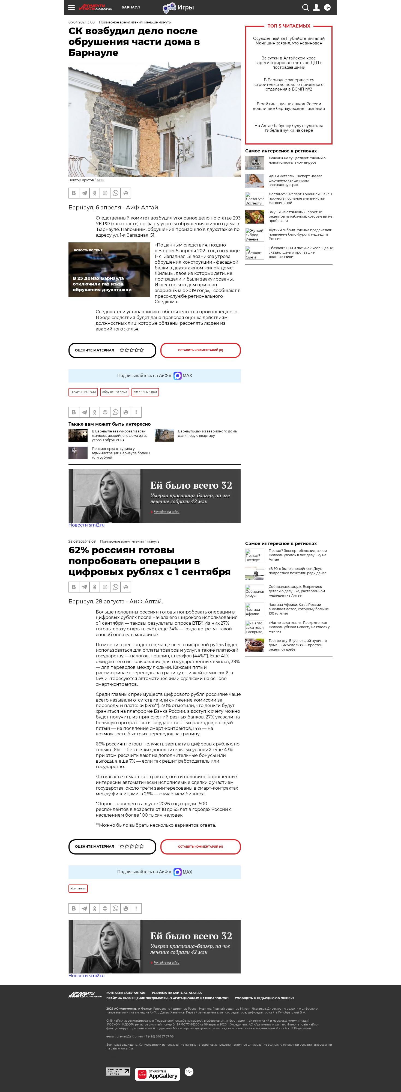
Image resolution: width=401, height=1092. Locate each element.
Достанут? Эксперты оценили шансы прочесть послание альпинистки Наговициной (300, 198)
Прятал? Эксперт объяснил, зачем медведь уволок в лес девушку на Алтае (298, 555)
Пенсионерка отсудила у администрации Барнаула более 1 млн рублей (121, 453)
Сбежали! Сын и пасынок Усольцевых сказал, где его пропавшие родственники (301, 252)
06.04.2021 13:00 (81, 22)
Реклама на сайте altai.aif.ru (177, 993)
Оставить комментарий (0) (200, 350)
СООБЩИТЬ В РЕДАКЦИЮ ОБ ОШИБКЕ (264, 998)
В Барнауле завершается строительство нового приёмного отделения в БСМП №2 (289, 85)
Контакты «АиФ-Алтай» (126, 993)
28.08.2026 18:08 (82, 541)
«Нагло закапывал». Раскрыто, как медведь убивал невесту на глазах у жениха (299, 627)
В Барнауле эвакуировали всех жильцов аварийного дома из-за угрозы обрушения (120, 435)
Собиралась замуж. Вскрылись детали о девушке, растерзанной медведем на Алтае (297, 591)
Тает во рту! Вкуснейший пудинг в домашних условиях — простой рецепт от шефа (298, 645)
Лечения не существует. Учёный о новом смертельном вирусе (297, 160)
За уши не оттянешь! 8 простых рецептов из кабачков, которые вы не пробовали (300, 216)
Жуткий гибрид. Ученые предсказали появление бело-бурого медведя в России (300, 234)
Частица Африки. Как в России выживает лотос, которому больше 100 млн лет (299, 609)
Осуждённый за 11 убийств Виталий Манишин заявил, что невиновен (289, 41)
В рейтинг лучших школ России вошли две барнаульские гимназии (289, 106)
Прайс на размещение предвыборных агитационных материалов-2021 (167, 998)
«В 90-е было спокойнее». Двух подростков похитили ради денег (297, 571)
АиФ (100, 180)
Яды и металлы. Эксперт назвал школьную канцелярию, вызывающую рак (295, 180)
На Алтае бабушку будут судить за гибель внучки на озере (289, 128)
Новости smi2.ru (86, 525)
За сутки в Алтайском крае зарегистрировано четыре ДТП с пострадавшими (289, 63)
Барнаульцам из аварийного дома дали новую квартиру (207, 433)
